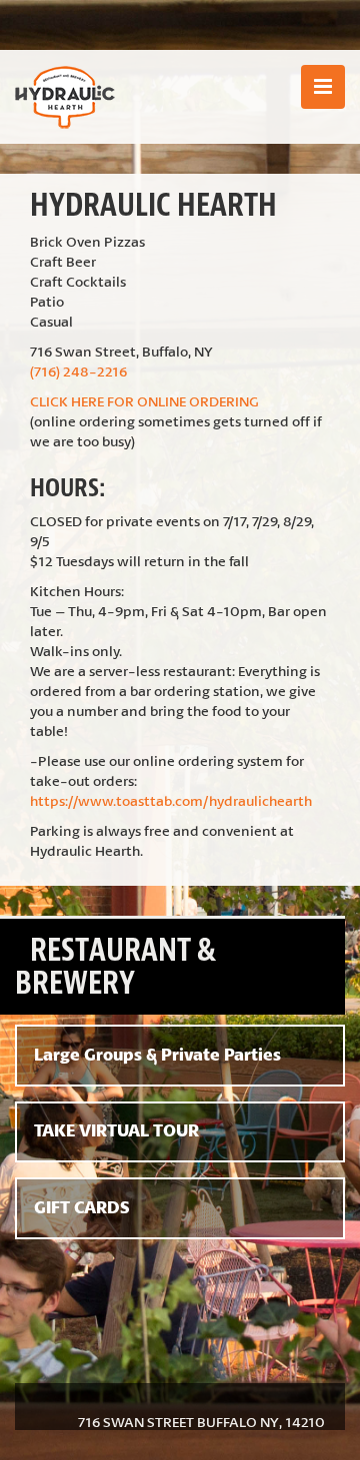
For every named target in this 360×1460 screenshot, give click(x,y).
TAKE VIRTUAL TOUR (116, 1130)
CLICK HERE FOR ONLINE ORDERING (144, 400)
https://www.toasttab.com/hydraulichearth (171, 800)
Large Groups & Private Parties (157, 1055)
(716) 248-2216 (78, 371)
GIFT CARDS (82, 1207)
